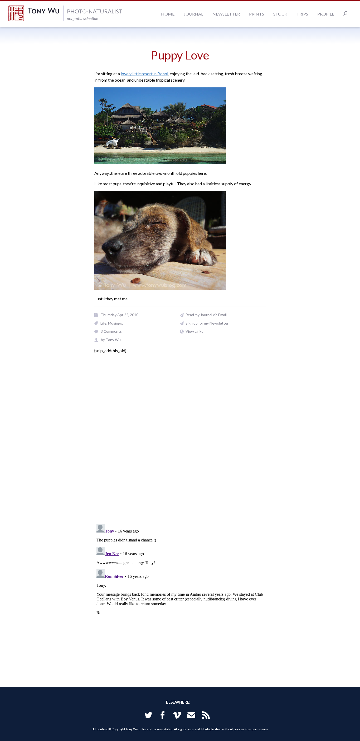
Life (103, 323)
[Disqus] (180, 445)
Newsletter (226, 13)
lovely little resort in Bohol (144, 73)
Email (191, 716)
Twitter (148, 716)
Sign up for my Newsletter (207, 323)
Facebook (163, 716)
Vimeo (177, 716)
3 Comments (111, 331)
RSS (206, 716)
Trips (302, 13)
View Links (194, 331)
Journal (193, 13)
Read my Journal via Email (206, 314)
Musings (115, 323)
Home (167, 13)
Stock (280, 13)
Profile (325, 13)
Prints (256, 13)
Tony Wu (35, 13)
